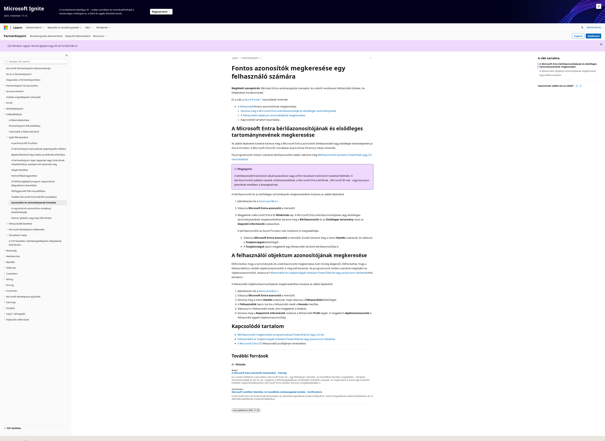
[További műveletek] (370, 58)
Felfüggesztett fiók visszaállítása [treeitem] (28, 191)
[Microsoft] (6, 28)
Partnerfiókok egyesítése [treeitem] (24, 175)
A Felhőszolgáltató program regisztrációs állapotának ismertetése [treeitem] (33, 183)
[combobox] (35, 61)
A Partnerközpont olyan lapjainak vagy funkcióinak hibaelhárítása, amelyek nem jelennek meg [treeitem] (37, 162)
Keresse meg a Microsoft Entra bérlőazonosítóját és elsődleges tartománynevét (288, 111)
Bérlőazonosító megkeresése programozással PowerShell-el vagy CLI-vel (281, 334)
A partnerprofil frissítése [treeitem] (24, 142)
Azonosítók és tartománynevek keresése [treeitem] (33, 202)
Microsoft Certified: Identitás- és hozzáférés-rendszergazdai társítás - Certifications (277, 392)
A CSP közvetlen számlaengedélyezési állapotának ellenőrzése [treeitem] (35, 242)
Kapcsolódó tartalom (550, 75)
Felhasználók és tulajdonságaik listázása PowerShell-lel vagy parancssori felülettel (318, 272)
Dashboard (593, 36)
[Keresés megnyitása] (582, 27)
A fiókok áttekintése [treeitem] (19, 119)
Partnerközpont (250, 57)
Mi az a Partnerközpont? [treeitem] (19, 73)
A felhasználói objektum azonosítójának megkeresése (273, 115)
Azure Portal (251, 99)
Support (578, 36)
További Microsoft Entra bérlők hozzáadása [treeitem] (34, 196)
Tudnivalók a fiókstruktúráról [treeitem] (24, 131)
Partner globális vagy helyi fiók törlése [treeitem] (31, 217)
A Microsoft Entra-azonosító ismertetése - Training (259, 373)
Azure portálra (267, 201)
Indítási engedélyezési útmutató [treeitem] (23, 96)
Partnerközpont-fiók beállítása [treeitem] (24, 125)
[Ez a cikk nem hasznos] (580, 86)
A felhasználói (246, 106)
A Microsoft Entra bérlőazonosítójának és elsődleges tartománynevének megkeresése (568, 65)
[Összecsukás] (66, 55)
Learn (235, 57)
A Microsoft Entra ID (250, 343)
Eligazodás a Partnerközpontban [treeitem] (23, 79)
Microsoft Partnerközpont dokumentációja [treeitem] (28, 68)
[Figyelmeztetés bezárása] (598, 6)
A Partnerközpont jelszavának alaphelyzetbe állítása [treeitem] (38, 148)
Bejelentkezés (594, 27)
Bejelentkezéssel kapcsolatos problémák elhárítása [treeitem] (38, 154)
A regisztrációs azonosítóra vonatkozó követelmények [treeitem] (31, 210)
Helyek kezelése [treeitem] (19, 169)
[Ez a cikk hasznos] (577, 86)
